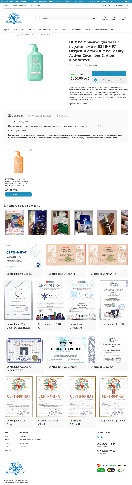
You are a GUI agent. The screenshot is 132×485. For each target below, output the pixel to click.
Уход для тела (76, 29)
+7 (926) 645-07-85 (121, 5)
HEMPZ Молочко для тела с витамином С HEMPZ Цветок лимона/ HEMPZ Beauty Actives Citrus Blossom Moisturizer (17, 182)
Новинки (31, 29)
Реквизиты (22, 447)
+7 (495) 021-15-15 (105, 5)
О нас (30, 5)
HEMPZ (26, 35)
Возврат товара (24, 443)
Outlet (87, 29)
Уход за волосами (60, 29)
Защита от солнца (101, 29)
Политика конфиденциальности (30, 440)
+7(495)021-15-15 (106, 444)
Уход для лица (44, 29)
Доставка (22, 5)
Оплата (15, 5)
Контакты (37, 5)
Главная (7, 35)
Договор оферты (24, 436)
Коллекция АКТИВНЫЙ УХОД (43, 35)
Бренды (7, 29)
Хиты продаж (19, 29)
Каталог (7, 5)
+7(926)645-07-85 (106, 450)
